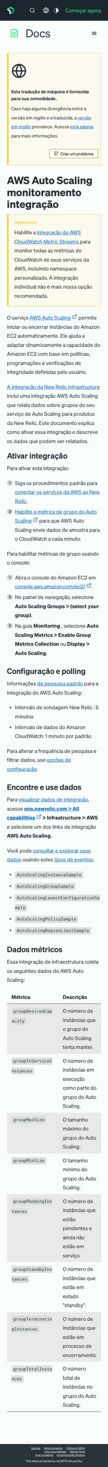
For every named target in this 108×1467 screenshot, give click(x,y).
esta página (81, 127)
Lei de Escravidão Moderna (71, 1455)
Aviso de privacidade (55, 1451)
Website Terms (77, 1451)
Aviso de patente (44, 1455)
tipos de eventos (73, 859)
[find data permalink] (86, 786)
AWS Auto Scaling (50, 317)
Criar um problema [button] (76, 153)
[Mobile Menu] (94, 33)
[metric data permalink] (67, 949)
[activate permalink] (72, 455)
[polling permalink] (90, 670)
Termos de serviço (53, 1448)
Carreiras (35, 1448)
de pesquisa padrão (60, 683)
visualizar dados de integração (53, 799)
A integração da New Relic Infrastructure (53, 386)
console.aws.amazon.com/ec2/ (50, 586)
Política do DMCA (75, 1448)
